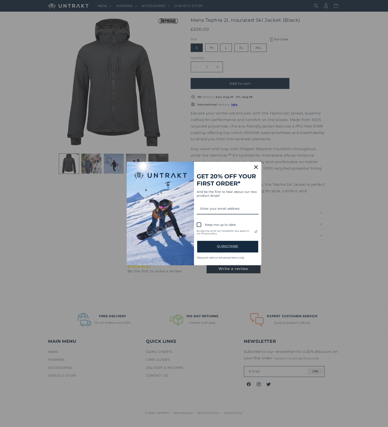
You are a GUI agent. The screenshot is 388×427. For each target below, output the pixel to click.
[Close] (256, 167)
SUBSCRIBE (227, 246)
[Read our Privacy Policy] (256, 231)
